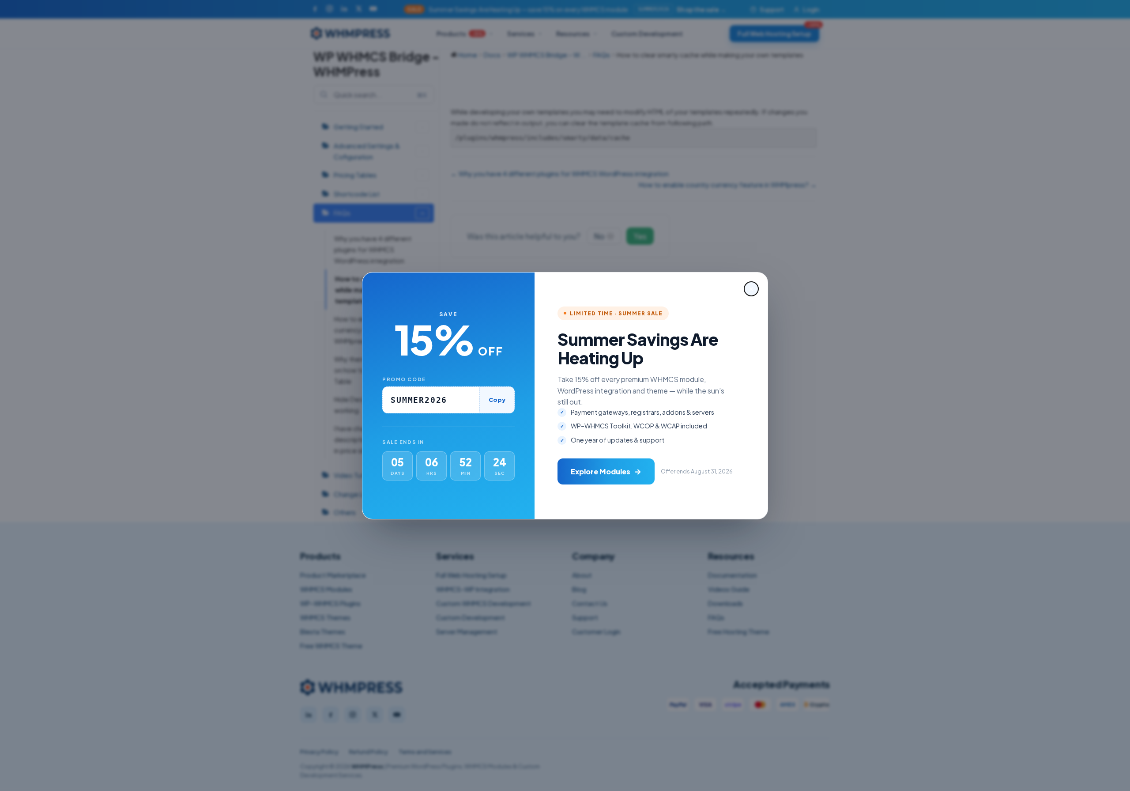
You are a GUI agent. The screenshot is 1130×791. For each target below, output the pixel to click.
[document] (565, 395)
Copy (497, 399)
